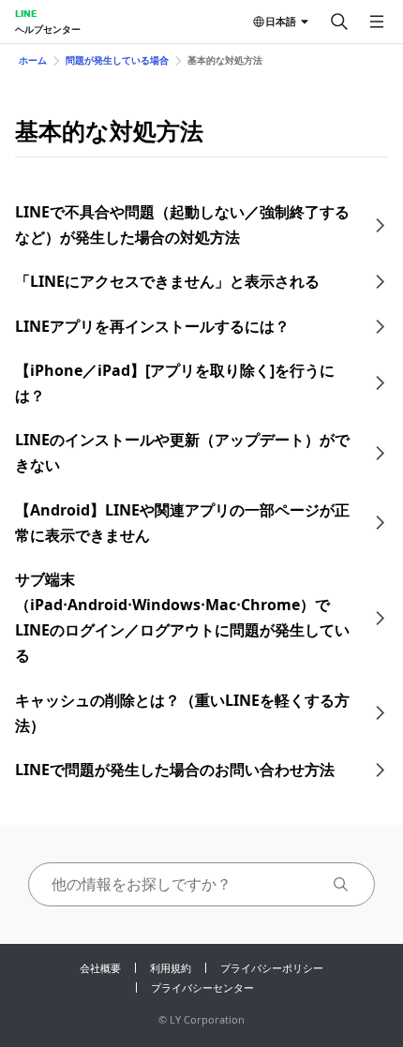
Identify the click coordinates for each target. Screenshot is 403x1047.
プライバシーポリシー (271, 968)
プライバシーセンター (202, 987)
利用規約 (170, 968)
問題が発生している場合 (117, 60)
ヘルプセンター (48, 29)
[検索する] (339, 21)
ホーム (33, 60)
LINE (26, 13)
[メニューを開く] (377, 21)
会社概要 (100, 968)
